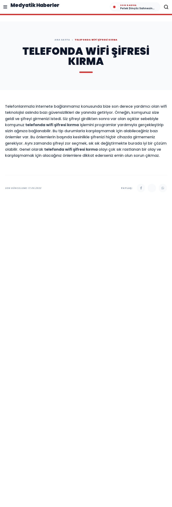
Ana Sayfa (62, 39)
